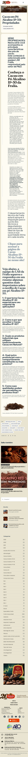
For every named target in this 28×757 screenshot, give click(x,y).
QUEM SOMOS (14, 702)
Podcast (19, 711)
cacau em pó (15, 425)
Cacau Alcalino (7, 556)
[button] (23, 2)
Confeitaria (3, 711)
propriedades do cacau (7, 432)
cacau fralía (4, 428)
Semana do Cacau (8, 639)
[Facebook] (4, 716)
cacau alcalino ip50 (15, 423)
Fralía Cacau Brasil (8, 614)
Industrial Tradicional (9, 622)
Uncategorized (7, 650)
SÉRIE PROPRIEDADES (9, 641)
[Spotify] (19, 716)
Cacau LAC (6, 570)
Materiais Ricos (21, 712)
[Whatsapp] (23, 716)
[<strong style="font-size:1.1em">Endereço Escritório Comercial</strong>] (14, 748)
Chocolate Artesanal (9, 575)
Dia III (4, 592)
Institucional (6, 625)
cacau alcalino (5, 423)
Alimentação (6, 553)
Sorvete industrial (8, 644)
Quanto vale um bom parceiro (11, 636)
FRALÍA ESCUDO (14, 704)
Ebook (5, 608)
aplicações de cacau (10, 421)
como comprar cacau (7, 430)
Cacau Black (6, 567)
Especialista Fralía (8, 611)
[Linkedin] (12, 716)
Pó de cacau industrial (6, 708)
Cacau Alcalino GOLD (9, 559)
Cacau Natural (7, 572)
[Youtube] (16, 716)
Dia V (4, 600)
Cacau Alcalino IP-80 (9, 564)
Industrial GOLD (7, 619)
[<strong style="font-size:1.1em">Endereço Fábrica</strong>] (14, 743)
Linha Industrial (7, 628)
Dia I (4, 581)
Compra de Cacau (8, 578)
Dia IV (5, 597)
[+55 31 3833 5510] (14, 738)
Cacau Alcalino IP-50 (8, 28)
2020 (4, 539)
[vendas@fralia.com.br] (14, 735)
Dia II (4, 586)
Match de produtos (5, 712)
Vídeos (5, 655)
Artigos (19, 709)
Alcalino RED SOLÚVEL (9, 550)
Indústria (5, 617)
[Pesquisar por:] (14, 499)
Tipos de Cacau (7, 647)
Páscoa (5, 633)
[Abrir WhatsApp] (25, 754)
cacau (19, 421)
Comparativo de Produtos (6, 713)
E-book (5, 606)
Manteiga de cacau (8, 630)
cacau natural (20, 428)
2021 (4, 545)
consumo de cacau (18, 430)
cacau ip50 (12, 428)
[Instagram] (8, 716)
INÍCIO (14, 701)
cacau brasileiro (5, 425)
